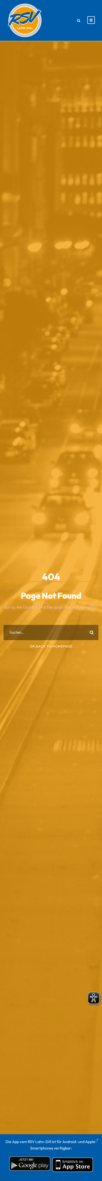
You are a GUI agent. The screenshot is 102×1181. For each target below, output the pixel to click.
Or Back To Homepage (51, 646)
